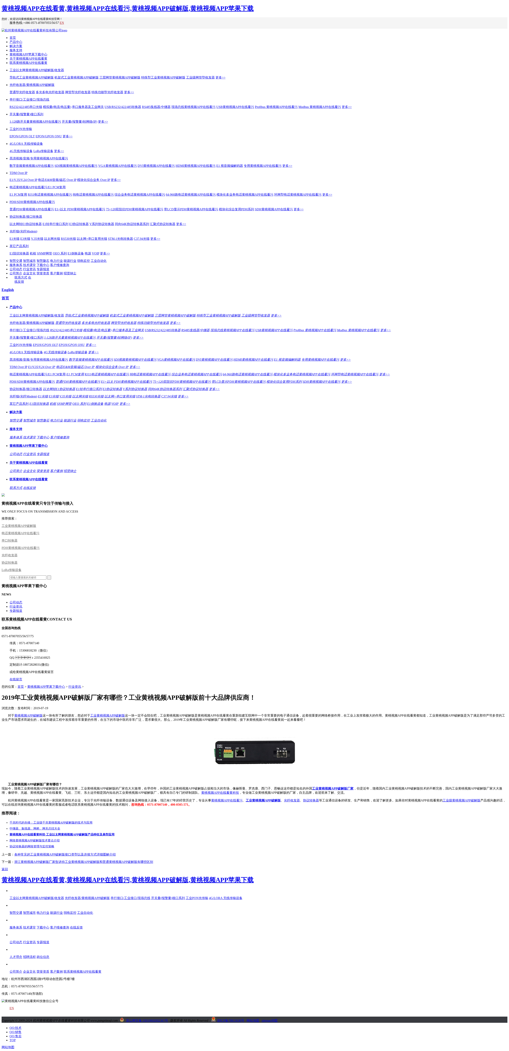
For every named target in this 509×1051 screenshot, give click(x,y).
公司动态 (16, 269)
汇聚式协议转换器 (162, 224)
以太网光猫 (52, 238)
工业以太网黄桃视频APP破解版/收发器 (37, 70)
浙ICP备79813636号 (230, 1020)
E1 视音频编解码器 (229, 165)
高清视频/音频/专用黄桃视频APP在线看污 (39, 158)
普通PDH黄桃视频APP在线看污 (32, 209)
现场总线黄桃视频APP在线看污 (193, 107)
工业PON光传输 (21, 129)
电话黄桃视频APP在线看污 (20, 533)
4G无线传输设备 (21, 151)
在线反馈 (29, 488)
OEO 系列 (60, 253)
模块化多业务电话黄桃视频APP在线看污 (245, 194)
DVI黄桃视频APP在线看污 (156, 165)
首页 (13, 37)
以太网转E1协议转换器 (26, 224)
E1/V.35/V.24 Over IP (23, 180)
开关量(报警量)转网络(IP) (79, 121)
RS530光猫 (68, 238)
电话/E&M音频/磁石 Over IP (57, 180)
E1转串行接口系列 (55, 224)
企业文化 (29, 273)
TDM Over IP (18, 173)
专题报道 (43, 269)
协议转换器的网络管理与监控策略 (32, 846)
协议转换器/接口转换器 (26, 216)
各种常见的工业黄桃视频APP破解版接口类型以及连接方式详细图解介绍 (65, 854)
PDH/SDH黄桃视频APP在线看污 (32, 202)
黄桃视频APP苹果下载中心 (28, 54)
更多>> (220, 77)
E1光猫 (14, 238)
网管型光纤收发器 (78, 92)
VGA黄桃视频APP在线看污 (117, 165)
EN (62, 22)
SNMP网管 (44, 253)
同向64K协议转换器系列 (132, 224)
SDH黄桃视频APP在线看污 (274, 209)
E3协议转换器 (79, 224)
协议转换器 (9, 562)
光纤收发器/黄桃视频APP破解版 (32, 84)
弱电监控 (83, 260)
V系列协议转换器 (101, 224)
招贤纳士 (70, 273)
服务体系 (16, 265)
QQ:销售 (15, 1032)
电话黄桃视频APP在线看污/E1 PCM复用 (38, 187)
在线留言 (16, 679)
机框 (33, 253)
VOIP (95, 253)
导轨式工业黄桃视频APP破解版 (32, 77)
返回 (5, 869)
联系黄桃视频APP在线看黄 (28, 62)
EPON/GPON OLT (22, 136)
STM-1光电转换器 (120, 238)
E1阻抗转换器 (19, 253)
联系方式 (21, 277)
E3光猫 (25, 238)
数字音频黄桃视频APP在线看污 (32, 165)
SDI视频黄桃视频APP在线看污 (75, 165)
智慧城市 (29, 260)
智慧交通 (16, 260)
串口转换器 (9, 540)
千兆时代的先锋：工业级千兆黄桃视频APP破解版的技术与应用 (51, 822)
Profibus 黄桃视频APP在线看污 (276, 107)
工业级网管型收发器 (200, 77)
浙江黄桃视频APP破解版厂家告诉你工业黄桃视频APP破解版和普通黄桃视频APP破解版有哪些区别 (83, 862)
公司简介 (16, 273)
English (8, 290)
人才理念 (16, 957)
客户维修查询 (59, 265)
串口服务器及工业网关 (88, 107)
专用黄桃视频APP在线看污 (263, 165)
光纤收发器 (9, 555)
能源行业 (70, 260)
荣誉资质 (43, 273)
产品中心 (16, 42)
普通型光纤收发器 (22, 92)
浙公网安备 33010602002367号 (147, 1020)
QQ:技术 (15, 1028)
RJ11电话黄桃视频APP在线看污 (50, 194)
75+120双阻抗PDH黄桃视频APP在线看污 (134, 209)
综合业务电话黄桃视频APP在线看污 (140, 194)
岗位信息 (43, 957)
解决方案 (16, 46)
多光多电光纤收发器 (50, 92)
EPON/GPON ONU (49, 136)
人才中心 (16, 949)
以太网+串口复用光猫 (92, 238)
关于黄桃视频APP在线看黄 (28, 58)
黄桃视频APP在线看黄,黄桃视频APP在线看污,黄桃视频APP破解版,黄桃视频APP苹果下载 (128, 8)
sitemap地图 (270, 1020)
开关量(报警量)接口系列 (26, 114)
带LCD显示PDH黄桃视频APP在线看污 (191, 209)
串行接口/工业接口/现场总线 (29, 99)
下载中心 (43, 265)
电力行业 (56, 260)
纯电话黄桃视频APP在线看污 (93, 194)
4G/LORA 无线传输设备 (26, 143)
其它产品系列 (19, 246)
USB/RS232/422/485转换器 (123, 107)
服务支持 (16, 50)
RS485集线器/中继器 (156, 107)
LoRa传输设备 (43, 151)
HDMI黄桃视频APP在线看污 (196, 165)
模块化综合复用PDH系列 (236, 209)
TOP (13, 1040)
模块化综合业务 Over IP (93, 180)
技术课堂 (29, 265)
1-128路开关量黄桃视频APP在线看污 (35, 121)
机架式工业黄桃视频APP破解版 (76, 77)
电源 (88, 253)
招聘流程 (29, 957)
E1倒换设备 (76, 253)
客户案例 (56, 273)
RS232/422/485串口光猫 (26, 107)
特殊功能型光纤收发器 (107, 92)
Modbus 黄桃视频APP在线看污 (319, 107)
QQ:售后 (15, 1036)
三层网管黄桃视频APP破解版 (119, 77)
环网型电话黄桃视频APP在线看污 (298, 194)
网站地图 (253, 1020)
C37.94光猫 (142, 238)
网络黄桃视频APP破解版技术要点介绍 (35, 840)
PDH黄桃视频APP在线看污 (21, 548)
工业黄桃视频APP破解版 (19, 525)
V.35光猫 (37, 238)
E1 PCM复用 (18, 194)
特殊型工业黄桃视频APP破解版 (163, 77)
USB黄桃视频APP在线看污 (235, 107)
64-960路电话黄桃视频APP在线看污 (191, 194)
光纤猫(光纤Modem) (23, 231)
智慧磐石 (43, 260)
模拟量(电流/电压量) (57, 107)
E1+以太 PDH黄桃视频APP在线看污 (80, 209)
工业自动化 (99, 260)
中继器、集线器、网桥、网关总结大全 (35, 828)
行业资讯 (29, 269)
